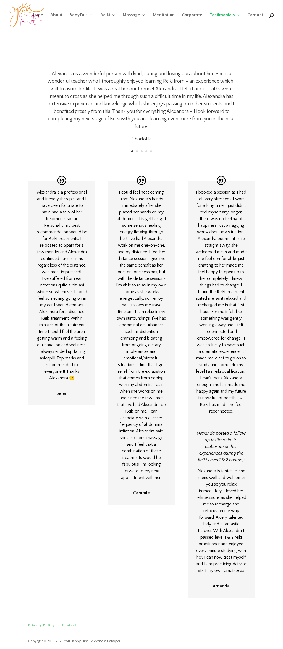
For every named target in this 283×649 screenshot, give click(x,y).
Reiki (105, 15)
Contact (255, 15)
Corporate (192, 15)
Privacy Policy (41, 625)
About (56, 15)
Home (37, 15)
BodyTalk (79, 15)
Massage (131, 15)
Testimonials (222, 15)
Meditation (164, 15)
